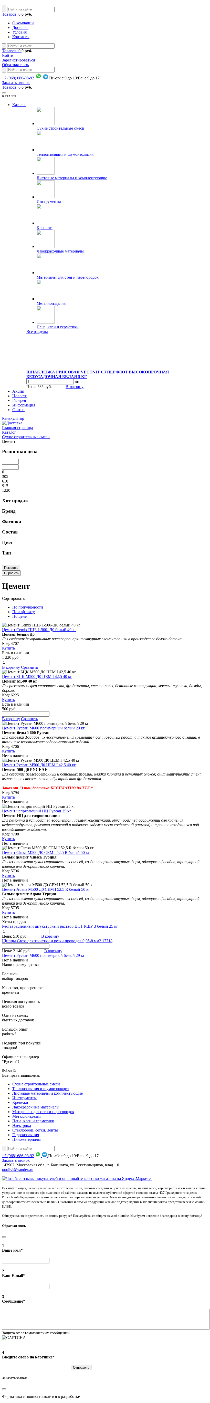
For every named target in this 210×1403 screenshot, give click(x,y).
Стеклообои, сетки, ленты (35, 1130)
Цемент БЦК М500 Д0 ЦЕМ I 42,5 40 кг (37, 676)
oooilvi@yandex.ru (17, 1169)
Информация (23, 405)
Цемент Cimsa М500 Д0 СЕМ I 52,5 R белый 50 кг (46, 852)
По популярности (27, 607)
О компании (23, 23)
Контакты (20, 37)
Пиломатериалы (26, 1139)
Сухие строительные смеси (60, 128)
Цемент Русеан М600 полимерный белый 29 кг (43, 728)
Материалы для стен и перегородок (68, 277)
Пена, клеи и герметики (58, 327)
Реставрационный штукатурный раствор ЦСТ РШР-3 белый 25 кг (60, 926)
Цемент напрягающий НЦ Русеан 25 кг (36, 811)
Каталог (19, 104)
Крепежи (44, 227)
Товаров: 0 (12, 14)
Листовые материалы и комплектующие (72, 178)
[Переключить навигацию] (4, 5)
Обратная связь (15, 64)
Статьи (18, 409)
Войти (7, 55)
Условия (19, 32)
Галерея (19, 400)
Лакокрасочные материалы (60, 251)
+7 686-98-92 (18, 78)
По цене (19, 616)
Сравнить (29, 667)
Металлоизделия (51, 303)
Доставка (20, 27)
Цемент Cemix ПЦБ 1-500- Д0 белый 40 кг (39, 629)
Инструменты (49, 201)
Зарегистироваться (18, 60)
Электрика (21, 1125)
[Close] (4, 1237)
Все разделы (37, 331)
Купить (8, 648)
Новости (19, 396)
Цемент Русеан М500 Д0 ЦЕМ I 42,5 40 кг (39, 765)
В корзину (74, 386)
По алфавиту (23, 612)
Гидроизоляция (25, 1135)
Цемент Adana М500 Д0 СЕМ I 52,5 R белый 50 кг (46, 889)
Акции (18, 391)
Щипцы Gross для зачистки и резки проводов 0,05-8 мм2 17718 (57, 941)
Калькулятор (13, 418)
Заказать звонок (16, 82)
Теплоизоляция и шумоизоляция (65, 154)
